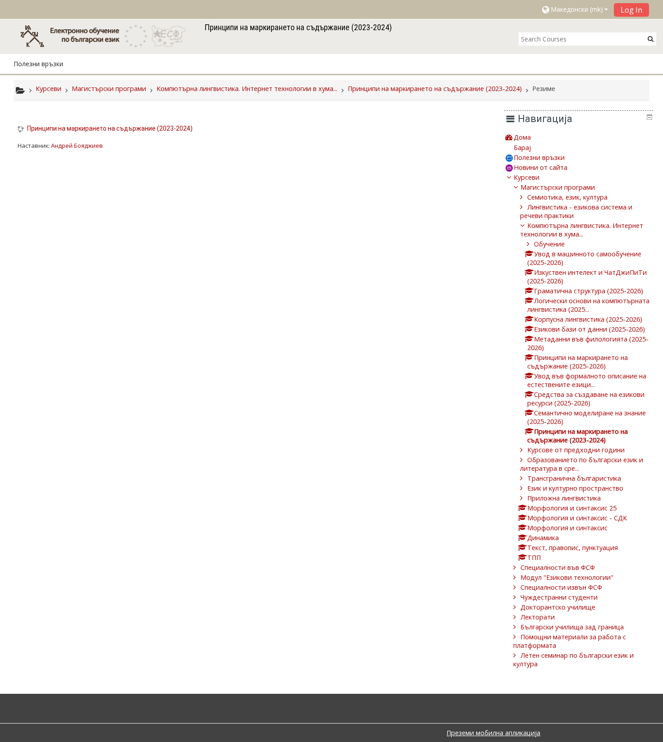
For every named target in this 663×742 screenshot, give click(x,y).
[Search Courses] (650, 38)
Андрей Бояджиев (77, 145)
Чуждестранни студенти (559, 597)
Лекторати (537, 617)
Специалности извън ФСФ (561, 587)
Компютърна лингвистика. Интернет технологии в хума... (581, 229)
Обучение (549, 244)
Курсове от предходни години (576, 450)
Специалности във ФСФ (557, 567)
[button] (574, 9)
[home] (107, 36)
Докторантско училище (557, 607)
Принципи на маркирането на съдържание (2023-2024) (110, 128)
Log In (631, 10)
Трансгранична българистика (574, 478)
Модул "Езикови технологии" (566, 577)
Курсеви (526, 177)
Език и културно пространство (575, 488)
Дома (522, 137)
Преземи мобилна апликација (493, 732)
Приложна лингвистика (564, 498)
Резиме (543, 88)
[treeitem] (578, 137)
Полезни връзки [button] (38, 63)
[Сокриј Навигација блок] (649, 117)
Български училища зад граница (572, 627)
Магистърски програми (557, 187)
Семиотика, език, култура (567, 197)
